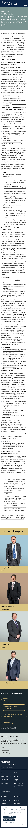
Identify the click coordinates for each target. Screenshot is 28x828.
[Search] (24, 5)
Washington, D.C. (6, 776)
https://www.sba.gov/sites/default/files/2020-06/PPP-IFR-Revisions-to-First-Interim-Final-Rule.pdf (15, 182)
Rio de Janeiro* (19, 783)
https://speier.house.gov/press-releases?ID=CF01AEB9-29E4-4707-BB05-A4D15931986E (14, 490)
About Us (17, 800)
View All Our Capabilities (9, 728)
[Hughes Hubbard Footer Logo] (9, 764)
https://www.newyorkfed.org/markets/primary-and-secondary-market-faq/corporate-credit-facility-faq (14, 286)
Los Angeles (4, 783)
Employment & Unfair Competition (10, 707)
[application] (14, 816)
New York (4, 773)
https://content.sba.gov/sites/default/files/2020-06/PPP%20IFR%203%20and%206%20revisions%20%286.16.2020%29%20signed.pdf (15, 191)
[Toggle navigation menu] (26, 5)
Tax (5, 700)
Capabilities (4, 797)
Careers (3, 803)
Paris (15, 773)
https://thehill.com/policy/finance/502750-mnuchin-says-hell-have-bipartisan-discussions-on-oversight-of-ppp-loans (13, 444)
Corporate (7, 722)
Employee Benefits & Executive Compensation (13, 715)
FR (26, 2)
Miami (16, 776)
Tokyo (16, 780)
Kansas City (4, 780)
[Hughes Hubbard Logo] (9, 3)
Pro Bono (17, 797)
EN (23, 2)
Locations (17, 803)
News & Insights (6, 800)
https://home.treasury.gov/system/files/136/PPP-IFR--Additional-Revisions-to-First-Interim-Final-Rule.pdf (15, 200)
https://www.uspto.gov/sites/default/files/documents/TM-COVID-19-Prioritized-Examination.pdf (14, 412)
